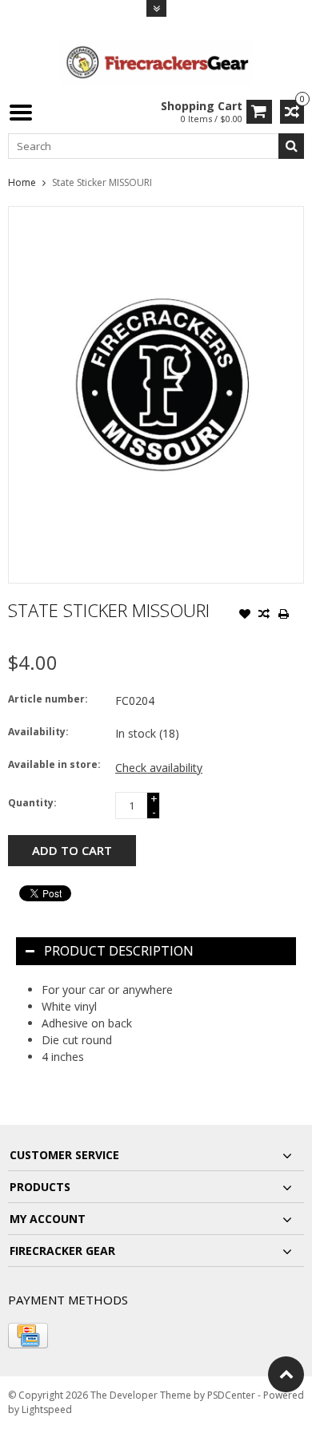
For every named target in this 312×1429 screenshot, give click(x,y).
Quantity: (32, 803)
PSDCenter (231, 1395)
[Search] (291, 146)
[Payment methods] (28, 1335)
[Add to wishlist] (245, 615)
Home (22, 182)
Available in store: (54, 764)
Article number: (48, 699)
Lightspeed (47, 1409)
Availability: (38, 731)
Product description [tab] (119, 951)
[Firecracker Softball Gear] (156, 61)
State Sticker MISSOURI (102, 182)
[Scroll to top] (286, 1374)
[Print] (283, 615)
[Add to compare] (264, 615)
